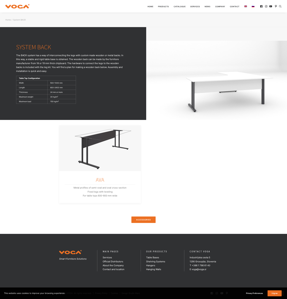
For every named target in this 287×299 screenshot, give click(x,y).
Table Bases (152, 257)
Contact (234, 6)
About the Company (113, 265)
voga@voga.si (199, 269)
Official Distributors (113, 261)
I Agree (275, 293)
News (207, 6)
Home (150, 6)
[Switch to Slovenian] (252, 6)
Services (195, 6)
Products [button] (163, 6)
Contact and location (113, 269)
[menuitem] (150, 6)
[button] (262, 6)
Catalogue (180, 6)
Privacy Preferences (254, 293)
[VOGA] (17, 6)
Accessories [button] (143, 220)
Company (220, 6)
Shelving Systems (155, 261)
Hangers (150, 265)
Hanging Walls (153, 269)
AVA (100, 179)
